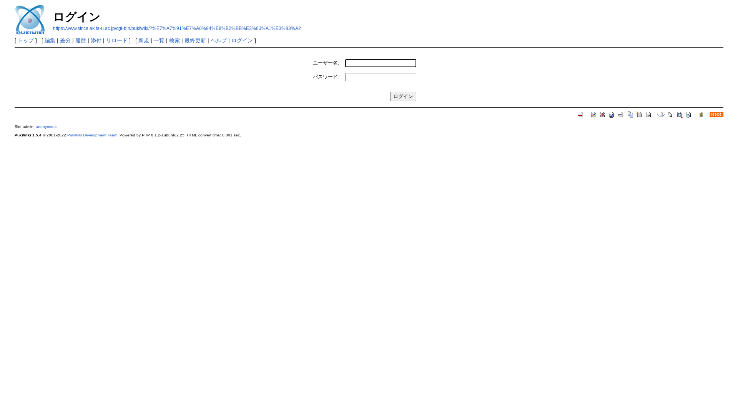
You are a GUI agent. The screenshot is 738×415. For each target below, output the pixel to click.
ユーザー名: (326, 63)
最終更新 (195, 40)
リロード (117, 40)
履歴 (80, 40)
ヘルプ (219, 40)
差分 (65, 40)
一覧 (159, 40)
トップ (26, 40)
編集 (50, 40)
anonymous (46, 126)
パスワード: (326, 77)
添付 (96, 40)
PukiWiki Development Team (92, 135)
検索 (174, 40)
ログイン (242, 40)
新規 (143, 40)
